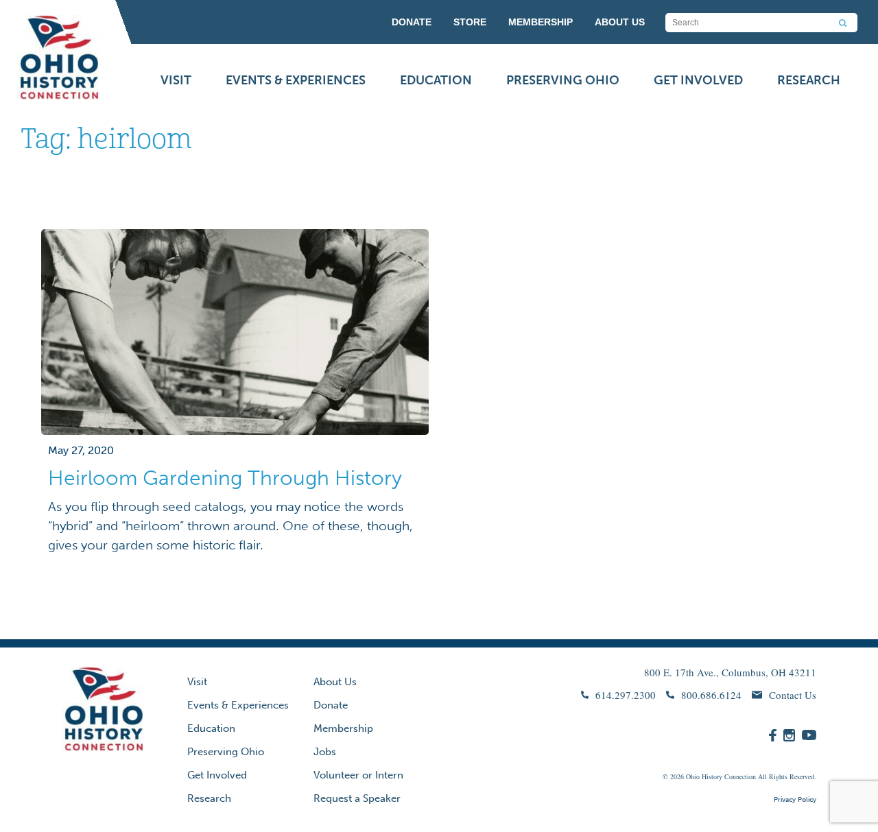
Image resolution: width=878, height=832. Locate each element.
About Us (335, 682)
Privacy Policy (795, 800)
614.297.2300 (625, 695)
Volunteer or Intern (358, 775)
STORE (469, 21)
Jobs (324, 752)
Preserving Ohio (562, 80)
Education (436, 80)
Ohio (693, 776)
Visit (176, 80)
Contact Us (792, 695)
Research (808, 80)
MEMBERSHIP (540, 21)
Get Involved (698, 80)
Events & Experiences (296, 80)
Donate (330, 705)
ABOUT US (620, 21)
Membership (343, 728)
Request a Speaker (357, 798)
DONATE (411, 21)
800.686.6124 (711, 695)
